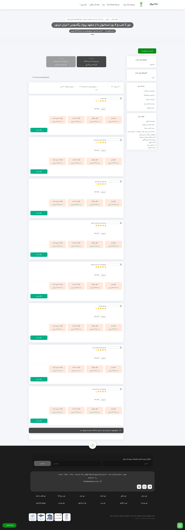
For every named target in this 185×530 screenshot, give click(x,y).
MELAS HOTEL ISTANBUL (98, 265)
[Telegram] (150, 487)
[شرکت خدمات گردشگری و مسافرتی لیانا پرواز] (147, 4)
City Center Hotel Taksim (99, 348)
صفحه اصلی (114, 19)
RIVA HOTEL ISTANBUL (99, 389)
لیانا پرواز (84, 4)
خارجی (107, 19)
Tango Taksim (102, 306)
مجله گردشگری (94, 4)
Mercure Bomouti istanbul (98, 223)
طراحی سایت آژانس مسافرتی (148, 518)
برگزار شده (39, 130)
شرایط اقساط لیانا (113, 4)
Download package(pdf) (40, 77)
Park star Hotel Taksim (99, 140)
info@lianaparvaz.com (91, 481)
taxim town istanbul (100, 182)
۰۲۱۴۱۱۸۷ (91, 478)
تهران (147, 121)
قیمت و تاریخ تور (147, 51)
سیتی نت (137, 518)
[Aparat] (139, 487)
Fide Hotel (103, 99)
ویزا (103, 4)
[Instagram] (144, 487)
